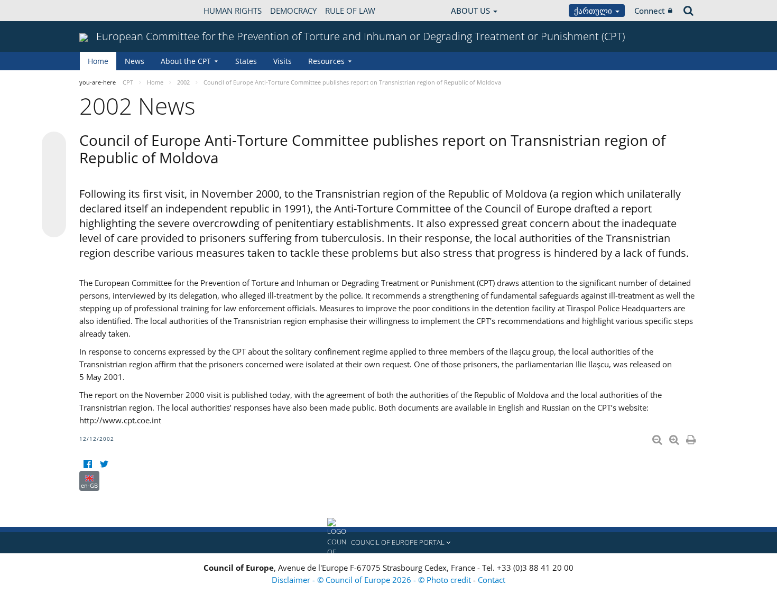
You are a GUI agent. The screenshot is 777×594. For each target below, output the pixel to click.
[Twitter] (104, 464)
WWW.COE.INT (105, 10)
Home (98, 61)
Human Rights (233, 10)
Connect (649, 10)
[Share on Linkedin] (54, 205)
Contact (491, 579)
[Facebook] (87, 464)
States (246, 61)
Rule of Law (350, 10)
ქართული (594, 10)
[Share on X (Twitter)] (54, 165)
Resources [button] (326, 61)
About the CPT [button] (186, 61)
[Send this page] (54, 225)
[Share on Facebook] (54, 185)
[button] (388, 542)
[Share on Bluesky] (54, 145)
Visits (282, 61)
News (134, 61)
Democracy (293, 10)
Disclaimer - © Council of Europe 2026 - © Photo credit (372, 579)
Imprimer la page (692, 437)
